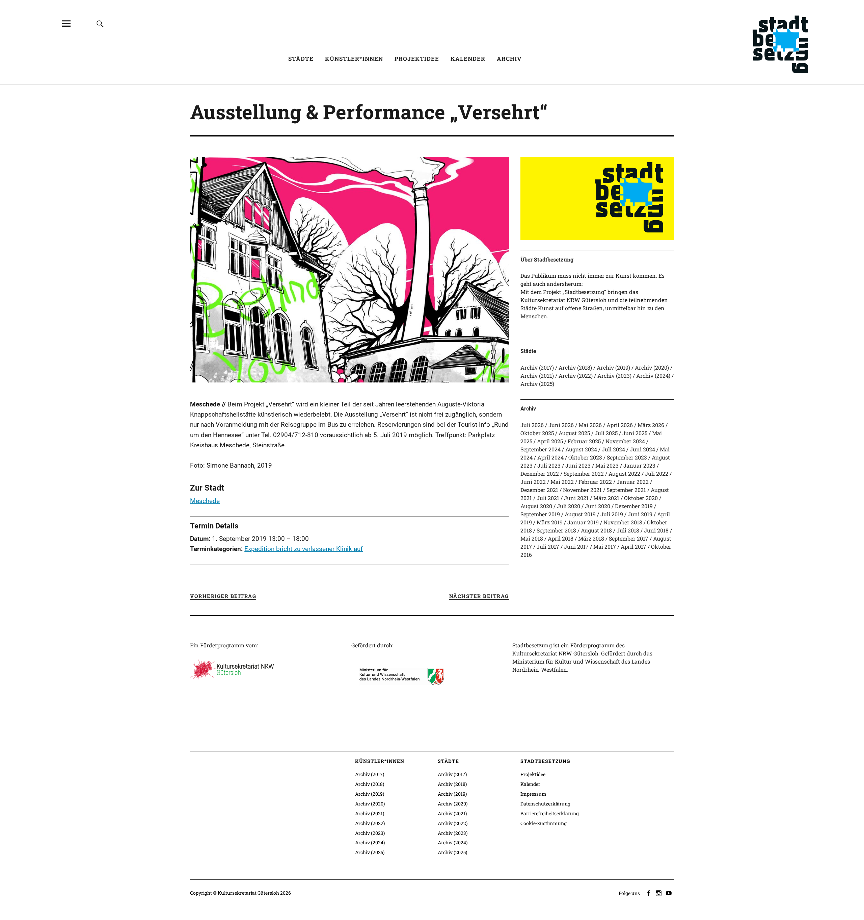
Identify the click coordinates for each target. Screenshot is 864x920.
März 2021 (606, 497)
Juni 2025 (634, 433)
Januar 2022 (633, 481)
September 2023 (627, 457)
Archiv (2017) (537, 367)
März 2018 (591, 538)
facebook (649, 893)
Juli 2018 (628, 530)
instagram (659, 893)
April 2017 (633, 546)
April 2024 (550, 457)
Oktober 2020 (641, 497)
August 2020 (536, 505)
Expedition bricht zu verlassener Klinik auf (303, 549)
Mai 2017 (604, 546)
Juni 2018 (656, 530)
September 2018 (556, 530)
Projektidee (417, 59)
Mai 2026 (590, 424)
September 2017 (628, 538)
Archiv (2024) (653, 375)
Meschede (205, 501)
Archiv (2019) (613, 367)
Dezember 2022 (539, 473)
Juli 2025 (606, 433)
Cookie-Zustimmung (543, 823)
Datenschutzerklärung (545, 803)
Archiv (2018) (575, 367)
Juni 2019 (640, 514)
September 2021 (626, 489)
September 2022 (584, 473)
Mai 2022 (562, 481)
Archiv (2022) (576, 375)
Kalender (468, 59)
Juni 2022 (533, 481)
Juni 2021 (576, 497)
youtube (670, 893)
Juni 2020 (597, 505)
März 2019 (550, 522)
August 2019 (580, 514)
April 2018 (560, 538)
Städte (301, 59)
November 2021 (582, 489)
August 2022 (624, 473)
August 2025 (574, 433)
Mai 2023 (607, 465)
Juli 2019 (611, 514)
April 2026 (619, 424)
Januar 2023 (639, 465)
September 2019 (540, 514)
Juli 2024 (613, 449)
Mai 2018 (531, 538)
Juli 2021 (548, 497)
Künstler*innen (354, 59)
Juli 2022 (656, 473)
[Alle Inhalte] (66, 23)
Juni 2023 (578, 465)
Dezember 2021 (539, 489)
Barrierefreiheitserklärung (549, 813)
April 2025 (550, 441)
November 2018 (622, 522)
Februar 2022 (595, 481)
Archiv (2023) (614, 375)
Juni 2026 (561, 424)
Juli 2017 (548, 546)
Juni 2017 (576, 546)
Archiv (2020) (652, 367)
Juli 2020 (568, 505)
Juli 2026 (532, 424)
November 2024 (625, 441)
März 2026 (651, 424)
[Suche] (100, 23)
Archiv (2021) (537, 375)
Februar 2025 (584, 441)
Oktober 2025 (537, 433)
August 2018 (596, 530)
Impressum (533, 794)
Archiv (509, 59)
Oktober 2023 (585, 457)
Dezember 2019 (634, 505)
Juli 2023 (549, 465)
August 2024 (581, 449)
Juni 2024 (642, 449)
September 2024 (540, 449)
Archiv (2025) (537, 383)
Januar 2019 (583, 522)
